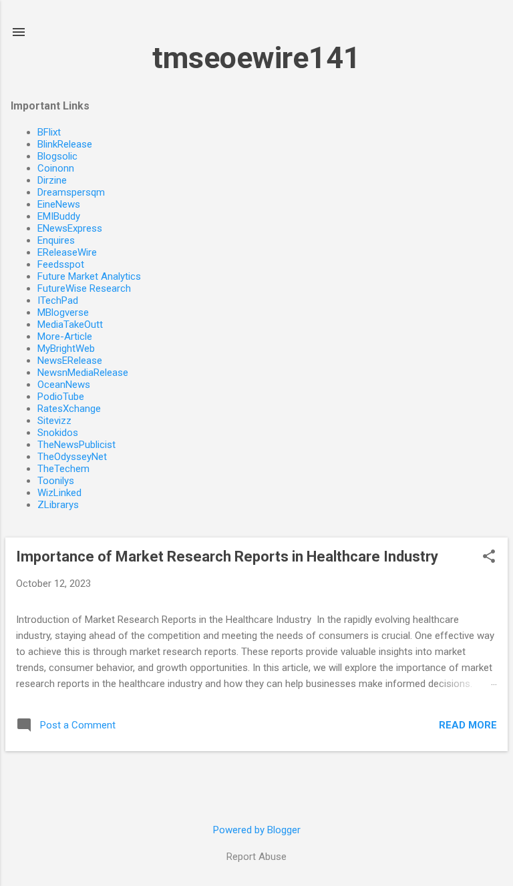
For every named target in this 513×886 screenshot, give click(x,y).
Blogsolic (57, 156)
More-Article (64, 336)
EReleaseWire (67, 252)
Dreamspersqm (71, 192)
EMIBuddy (58, 216)
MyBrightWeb (66, 349)
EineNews (58, 204)
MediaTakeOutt (70, 324)
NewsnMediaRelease (82, 373)
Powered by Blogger (257, 830)
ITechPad (57, 300)
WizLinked (59, 493)
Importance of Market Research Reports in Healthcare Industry (227, 556)
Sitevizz (54, 421)
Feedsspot (60, 264)
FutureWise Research (84, 288)
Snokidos (57, 433)
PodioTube (60, 397)
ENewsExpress (69, 228)
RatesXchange (69, 409)
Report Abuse (256, 857)
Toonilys (55, 481)
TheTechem (63, 469)
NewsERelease (69, 361)
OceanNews (63, 385)
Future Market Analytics (89, 276)
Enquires (56, 240)
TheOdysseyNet (72, 457)
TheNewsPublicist (76, 445)
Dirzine (52, 180)
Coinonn (55, 168)
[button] (489, 557)
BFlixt (49, 132)
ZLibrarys (58, 505)
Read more (468, 725)
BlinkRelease (64, 144)
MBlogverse (63, 312)
